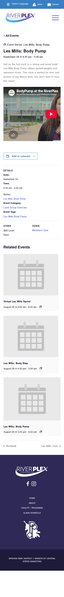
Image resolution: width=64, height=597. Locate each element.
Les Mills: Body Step (16, 363)
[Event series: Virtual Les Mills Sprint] (40, 307)
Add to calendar (21, 156)
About (32, 503)
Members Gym (40, 230)
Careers (55, 4)
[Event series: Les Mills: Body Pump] (41, 432)
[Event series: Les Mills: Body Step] (41, 368)
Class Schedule (32, 512)
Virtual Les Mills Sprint (17, 301)
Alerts (39, 4)
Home (32, 498)
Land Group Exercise (15, 207)
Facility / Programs (32, 508)
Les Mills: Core (50, 445)
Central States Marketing (39, 560)
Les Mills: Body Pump (14, 198)
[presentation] (31, 274)
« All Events (11, 36)
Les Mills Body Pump (15, 216)
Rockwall (10, 445)
